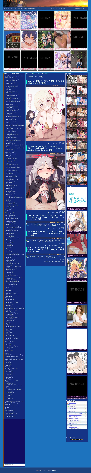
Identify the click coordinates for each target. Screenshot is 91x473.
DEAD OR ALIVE (9, 143)
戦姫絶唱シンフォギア (11, 131)
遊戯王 (7, 200)
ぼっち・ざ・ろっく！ (11, 179)
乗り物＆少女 (8, 409)
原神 (19, 8)
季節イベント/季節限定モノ (11, 403)
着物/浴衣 (8, 296)
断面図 (6, 340)
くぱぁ (6, 397)
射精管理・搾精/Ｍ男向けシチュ (13, 385)
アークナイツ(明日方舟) (11, 79)
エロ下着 (8, 247)
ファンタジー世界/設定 (10, 313)
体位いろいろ (8, 328)
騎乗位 (7, 329)
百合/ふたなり (8, 350)
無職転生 (8, 188)
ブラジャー (8, 242)
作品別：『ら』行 (9, 202)
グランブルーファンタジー (12, 101)
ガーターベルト (9, 245)
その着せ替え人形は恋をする (12, 116)
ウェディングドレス (10, 284)
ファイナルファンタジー (11, 166)
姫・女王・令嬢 (9, 314)
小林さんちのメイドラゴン (12, 110)
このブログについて (79, 8)
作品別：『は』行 (9, 157)
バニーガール (9, 286)
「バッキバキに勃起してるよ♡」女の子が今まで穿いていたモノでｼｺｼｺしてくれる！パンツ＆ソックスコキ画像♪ (45, 217)
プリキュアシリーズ (10, 170)
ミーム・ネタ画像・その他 (11, 413)
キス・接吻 (8, 370)
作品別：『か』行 (9, 88)
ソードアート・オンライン (12, 134)
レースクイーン (9, 278)
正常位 (7, 331)
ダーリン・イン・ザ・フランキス (13, 140)
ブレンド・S (9, 173)
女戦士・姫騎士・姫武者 (11, 317)
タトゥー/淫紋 (9, 233)
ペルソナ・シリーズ (10, 175)
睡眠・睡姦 (8, 377)
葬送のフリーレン (10, 119)
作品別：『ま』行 (9, 181)
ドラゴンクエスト (10, 151)
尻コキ (56, 245)
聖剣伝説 (8, 127)
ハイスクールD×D (10, 160)
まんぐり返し (9, 335)
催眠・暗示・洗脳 (10, 223)
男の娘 (6, 352)
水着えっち (8, 265)
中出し (7, 344)
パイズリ (8, 364)
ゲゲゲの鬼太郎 (9, 104)
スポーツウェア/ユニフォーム (11, 266)
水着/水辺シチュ (8, 259)
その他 (7, 257)
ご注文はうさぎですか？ (11, 106)
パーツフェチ (8, 232)
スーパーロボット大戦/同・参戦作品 (14, 125)
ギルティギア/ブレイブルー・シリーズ (14, 100)
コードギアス (9, 113)
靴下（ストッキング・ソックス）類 (14, 254)
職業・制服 (7, 298)
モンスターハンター (10, 191)
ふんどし (8, 251)
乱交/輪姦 (8, 349)
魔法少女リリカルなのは (11, 185)
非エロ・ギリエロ (9, 416)
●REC (6, 400)
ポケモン (8, 178)
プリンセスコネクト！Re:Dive (12, 172)
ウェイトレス (9, 304)
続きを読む (62, 142)
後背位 (7, 332)
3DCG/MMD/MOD (9, 412)
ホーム (5, 8)
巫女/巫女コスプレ (10, 301)
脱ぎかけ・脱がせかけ (11, 310)
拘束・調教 (8, 383)
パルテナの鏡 (9, 161)
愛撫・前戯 (7, 367)
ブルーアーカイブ (12, 8)
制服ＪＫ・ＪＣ (8, 212)
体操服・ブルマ (9, 269)
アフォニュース (41, 8)
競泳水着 (8, 262)
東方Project (8, 149)
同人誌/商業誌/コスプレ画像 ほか (12, 76)
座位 (7, 334)
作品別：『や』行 (9, 193)
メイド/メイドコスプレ (11, 302)
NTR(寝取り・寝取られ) (11, 226)
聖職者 (7, 322)
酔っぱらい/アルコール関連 (12, 220)
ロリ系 (6, 211)
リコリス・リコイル (10, 203)
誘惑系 (7, 224)
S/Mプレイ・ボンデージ (10, 380)
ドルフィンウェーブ (10, 139)
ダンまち (8, 142)
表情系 (6, 404)
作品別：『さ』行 (9, 115)
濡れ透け (8, 379)
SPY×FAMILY (9, 118)
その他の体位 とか (10, 338)
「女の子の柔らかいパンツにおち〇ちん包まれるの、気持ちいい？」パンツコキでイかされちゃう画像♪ (45, 233)
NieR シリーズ (9, 155)
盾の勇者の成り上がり (11, 137)
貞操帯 (7, 386)
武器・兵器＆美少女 (9, 410)
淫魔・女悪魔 (9, 316)
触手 (7, 325)
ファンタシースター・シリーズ (13, 167)
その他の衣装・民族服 (11, 280)
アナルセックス (8, 398)
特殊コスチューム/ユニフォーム (12, 277)
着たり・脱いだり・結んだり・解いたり (14, 308)
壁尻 (7, 382)
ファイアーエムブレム (11, 164)
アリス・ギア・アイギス (11, 86)
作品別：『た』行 (9, 136)
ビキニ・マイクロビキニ (11, 263)
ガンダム (8, 97)
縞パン (7, 248)
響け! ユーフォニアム (10, 163)
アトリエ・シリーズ (10, 80)
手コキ (7, 362)
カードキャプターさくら (11, 95)
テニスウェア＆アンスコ (11, 275)
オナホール (8, 391)
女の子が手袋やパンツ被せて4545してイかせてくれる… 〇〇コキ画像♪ (45, 82)
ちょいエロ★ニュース (52, 8)
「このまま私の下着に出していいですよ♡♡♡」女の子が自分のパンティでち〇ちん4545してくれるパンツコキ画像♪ (44, 148)
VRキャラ (7, 415)
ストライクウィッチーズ (11, 124)
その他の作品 (8, 209)
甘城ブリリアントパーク (11, 85)
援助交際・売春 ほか (11, 230)
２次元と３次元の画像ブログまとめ (29, 8)
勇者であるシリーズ (10, 196)
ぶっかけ (8, 343)
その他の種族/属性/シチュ (11, 326)
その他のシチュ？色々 (11, 218)
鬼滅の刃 (8, 92)
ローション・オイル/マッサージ (13, 227)
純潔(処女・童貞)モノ (11, 356)
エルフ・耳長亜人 (10, 319)
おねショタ (8, 358)
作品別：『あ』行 (9, 77)
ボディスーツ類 (9, 283)
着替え (7, 311)
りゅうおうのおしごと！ (11, 205)
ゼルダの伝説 (9, 130)
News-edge (71, 8)
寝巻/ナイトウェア (10, 293)
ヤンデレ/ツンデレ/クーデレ (11, 406)
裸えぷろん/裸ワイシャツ (11, 295)
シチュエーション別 (9, 215)
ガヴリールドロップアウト (12, 94)
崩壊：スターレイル (10, 176)
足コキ (7, 361)
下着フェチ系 (8, 241)
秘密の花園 (8, 235)
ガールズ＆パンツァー (11, 98)
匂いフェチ (8, 376)
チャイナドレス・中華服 (11, 281)
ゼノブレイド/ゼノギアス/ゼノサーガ (14, 128)
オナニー (7, 395)
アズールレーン (9, 83)
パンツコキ (8, 374)
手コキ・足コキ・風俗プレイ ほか (12, 359)
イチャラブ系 (8, 214)
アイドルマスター (10, 82)
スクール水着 (9, 260)
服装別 (6, 289)
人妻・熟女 (8, 217)
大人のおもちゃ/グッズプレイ (11, 389)
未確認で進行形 (9, 187)
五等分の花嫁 (9, 107)
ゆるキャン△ (9, 194)
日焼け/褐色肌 (9, 236)
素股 (7, 365)
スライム (8, 323)
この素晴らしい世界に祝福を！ (13, 109)
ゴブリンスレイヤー (10, 112)
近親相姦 (7, 353)
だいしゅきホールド (10, 337)
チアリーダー (9, 271)
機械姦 (7, 388)
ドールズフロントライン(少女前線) (14, 148)
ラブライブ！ (9, 206)
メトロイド (8, 190)
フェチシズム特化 (9, 373)
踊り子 (7, 287)
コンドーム (8, 394)
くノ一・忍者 (9, 320)
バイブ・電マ (9, 392)
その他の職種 (9, 299)
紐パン (7, 250)
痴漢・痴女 (8, 229)
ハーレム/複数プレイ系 (10, 346)
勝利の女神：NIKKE (10, 154)
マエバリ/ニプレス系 (10, 256)
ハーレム (8, 347)
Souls (7, 122)
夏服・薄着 (8, 290)
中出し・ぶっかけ (9, 341)
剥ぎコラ (7, 407)
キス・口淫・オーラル (10, 368)
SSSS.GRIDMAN (9, 103)
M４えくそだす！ (10, 1)
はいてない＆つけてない (11, 253)
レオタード (8, 272)
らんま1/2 (8, 208)
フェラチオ (8, 371)
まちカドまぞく (9, 182)
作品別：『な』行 (9, 152)
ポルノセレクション (62, 8)
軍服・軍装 (8, 305)
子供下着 (8, 244)
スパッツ (8, 274)
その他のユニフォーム (11, 268)
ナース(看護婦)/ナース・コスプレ (13, 307)
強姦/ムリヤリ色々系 (10, 221)
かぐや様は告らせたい (11, 91)
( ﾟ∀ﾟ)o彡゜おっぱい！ (11, 238)
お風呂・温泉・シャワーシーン (13, 401)
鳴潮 (7, 184)
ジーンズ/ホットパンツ (11, 292)
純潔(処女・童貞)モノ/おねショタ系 (13, 355)
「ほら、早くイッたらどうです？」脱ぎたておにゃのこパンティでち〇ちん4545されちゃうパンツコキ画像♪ (46, 249)
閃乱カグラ (8, 133)
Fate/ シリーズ (9, 169)
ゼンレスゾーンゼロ (10, 121)
